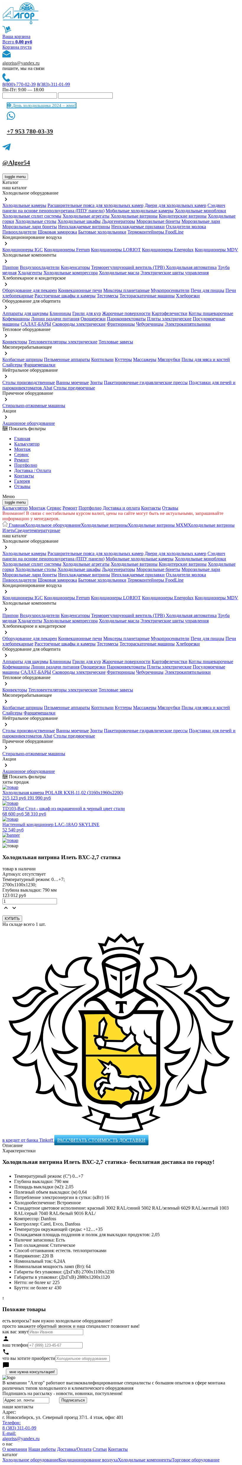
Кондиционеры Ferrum (67, 249)
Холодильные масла (119, 272)
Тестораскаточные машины (147, 295)
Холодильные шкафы (79, 221)
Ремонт (21, 459)
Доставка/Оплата (74, 1449)
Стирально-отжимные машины (33, 405)
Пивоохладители (19, 231)
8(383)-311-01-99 (53, 84)
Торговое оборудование (196, 1459)
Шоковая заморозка (57, 231)
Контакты (24, 475)
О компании (14, 1449)
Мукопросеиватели (170, 290)
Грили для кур (86, 313)
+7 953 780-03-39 (30, 131)
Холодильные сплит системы (31, 215)
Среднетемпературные (37, 530)
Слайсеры (12, 364)
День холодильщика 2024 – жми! (43, 105)
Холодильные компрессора (70, 272)
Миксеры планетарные (126, 290)
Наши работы (42, 1449)
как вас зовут (15, 1331)
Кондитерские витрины (183, 215)
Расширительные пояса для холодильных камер (95, 205)
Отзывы (22, 486)
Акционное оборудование (28, 423)
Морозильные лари (201, 221)
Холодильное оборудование (53, 525)
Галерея (22, 481)
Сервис (54, 507)
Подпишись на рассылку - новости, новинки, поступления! (62, 1393)
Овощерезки (93, 318)
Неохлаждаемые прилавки (138, 226)
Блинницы (60, 313)
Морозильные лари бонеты (29, 226)
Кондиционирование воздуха (88, 1459)
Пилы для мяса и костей (206, 359)
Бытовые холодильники (102, 231)
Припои (10, 267)
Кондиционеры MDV (216, 249)
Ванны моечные (72, 382)
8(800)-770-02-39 (19, 84)
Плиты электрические (169, 318)
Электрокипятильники (188, 324)
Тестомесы (107, 295)
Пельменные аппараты (67, 359)
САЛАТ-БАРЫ (36, 324)
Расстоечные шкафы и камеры (65, 295)
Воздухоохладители (40, 267)
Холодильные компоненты (145, 1459)
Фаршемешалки (39, 364)
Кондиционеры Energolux (168, 249)
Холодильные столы (35, 221)
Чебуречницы (149, 324)
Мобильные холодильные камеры (140, 210)
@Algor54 (16, 162)
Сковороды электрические (79, 324)
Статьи (100, 1449)
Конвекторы (14, 341)
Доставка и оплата (121, 507)
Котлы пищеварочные (211, 313)
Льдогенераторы (118, 221)
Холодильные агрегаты (86, 215)
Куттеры (123, 359)
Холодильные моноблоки (200, 210)
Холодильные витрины (134, 215)
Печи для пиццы (207, 290)
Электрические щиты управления (174, 272)
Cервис (21, 454)
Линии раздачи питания (55, 318)
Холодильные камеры (24, 205)
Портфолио (25, 465)
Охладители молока (186, 226)
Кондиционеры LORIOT (116, 249)
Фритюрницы (121, 324)
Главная (22, 438)
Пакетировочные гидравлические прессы (146, 382)
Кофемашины (16, 318)
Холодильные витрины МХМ (158, 525)
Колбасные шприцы (22, 359)
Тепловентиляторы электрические (62, 341)
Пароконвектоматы (126, 318)
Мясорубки (169, 359)
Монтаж (22, 449)
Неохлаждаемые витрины (84, 226)
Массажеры (144, 359)
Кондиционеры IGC (22, 249)
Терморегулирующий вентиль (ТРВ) (128, 267)
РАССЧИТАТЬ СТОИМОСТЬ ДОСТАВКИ (101, 1140)
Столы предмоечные (74, 387)
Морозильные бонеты (158, 221)
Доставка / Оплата (32, 470)
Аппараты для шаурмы (25, 313)
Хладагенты (30, 272)
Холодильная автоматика (191, 267)
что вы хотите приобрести (28, 1358)
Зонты (96, 382)
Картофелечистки (169, 313)
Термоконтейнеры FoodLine (155, 231)
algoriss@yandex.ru (21, 63)
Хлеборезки (188, 295)
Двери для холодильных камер (175, 205)
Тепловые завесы (116, 341)
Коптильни (102, 359)
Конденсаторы (75, 267)
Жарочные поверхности (126, 313)
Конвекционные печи (80, 290)
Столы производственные (28, 382)
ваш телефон (15, 1344)
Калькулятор (27, 443)
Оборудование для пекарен (29, 290)
